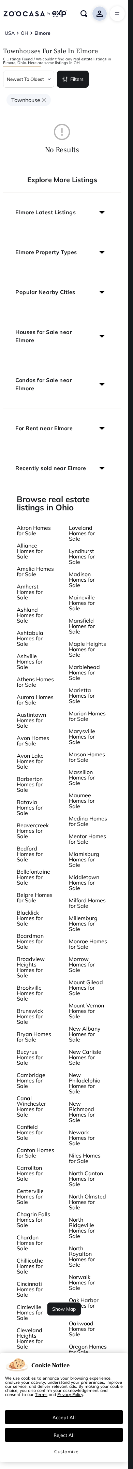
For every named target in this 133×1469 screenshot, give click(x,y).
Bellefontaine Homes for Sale (33, 877)
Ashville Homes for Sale (30, 661)
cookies (28, 1378)
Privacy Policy (70, 1394)
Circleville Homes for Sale (30, 1312)
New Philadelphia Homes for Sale (85, 1083)
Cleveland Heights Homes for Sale (30, 1338)
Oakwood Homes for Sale (82, 1329)
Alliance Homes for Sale (30, 551)
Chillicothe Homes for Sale (30, 1266)
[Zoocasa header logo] (34, 13)
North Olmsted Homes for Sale (87, 1202)
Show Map (64, 1309)
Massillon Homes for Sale (82, 777)
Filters (77, 79)
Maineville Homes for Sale (82, 603)
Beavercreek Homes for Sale (33, 831)
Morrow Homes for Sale (82, 964)
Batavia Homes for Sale (30, 807)
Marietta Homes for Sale (82, 695)
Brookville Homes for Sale (30, 993)
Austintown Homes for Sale (31, 720)
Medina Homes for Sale (88, 821)
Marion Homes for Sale (87, 716)
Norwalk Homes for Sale (82, 1282)
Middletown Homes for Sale (84, 882)
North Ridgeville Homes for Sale (82, 1227)
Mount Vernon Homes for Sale (86, 1011)
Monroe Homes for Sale (88, 944)
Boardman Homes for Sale (30, 941)
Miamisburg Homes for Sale (84, 859)
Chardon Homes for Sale (30, 1243)
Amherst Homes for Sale (30, 592)
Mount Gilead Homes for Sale (86, 988)
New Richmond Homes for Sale (82, 1111)
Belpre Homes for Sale (35, 897)
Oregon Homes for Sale (88, 1349)
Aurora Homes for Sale (35, 700)
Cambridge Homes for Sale (31, 1080)
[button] (62, 212)
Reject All (64, 1434)
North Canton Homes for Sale (86, 1179)
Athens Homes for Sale (35, 682)
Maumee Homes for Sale (82, 801)
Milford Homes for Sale (87, 903)
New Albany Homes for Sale (85, 1034)
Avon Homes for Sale (33, 740)
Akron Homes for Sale (34, 530)
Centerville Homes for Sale (30, 1196)
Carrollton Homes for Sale (30, 1173)
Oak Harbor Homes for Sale (84, 1305)
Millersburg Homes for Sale (83, 923)
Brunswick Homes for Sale (30, 1016)
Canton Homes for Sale (35, 1153)
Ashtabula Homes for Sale (30, 638)
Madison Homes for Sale (82, 579)
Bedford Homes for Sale (30, 854)
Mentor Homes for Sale (87, 839)
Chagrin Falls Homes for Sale (33, 1219)
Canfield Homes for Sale (30, 1132)
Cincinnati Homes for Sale (30, 1289)
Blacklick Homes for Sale (30, 918)
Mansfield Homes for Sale (82, 626)
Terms (41, 1394)
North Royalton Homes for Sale (82, 1256)
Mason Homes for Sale (87, 757)
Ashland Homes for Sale (30, 615)
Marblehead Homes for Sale (84, 672)
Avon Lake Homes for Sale (30, 761)
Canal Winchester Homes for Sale (31, 1106)
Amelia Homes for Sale (35, 571)
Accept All (64, 1417)
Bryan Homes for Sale (34, 1037)
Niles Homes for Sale (85, 1158)
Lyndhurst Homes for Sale (82, 556)
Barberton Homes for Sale (30, 784)
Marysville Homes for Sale (82, 736)
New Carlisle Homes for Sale (85, 1057)
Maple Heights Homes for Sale (87, 649)
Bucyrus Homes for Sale (30, 1057)
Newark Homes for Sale (82, 1138)
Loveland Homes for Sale (82, 533)
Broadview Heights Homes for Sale (31, 967)
